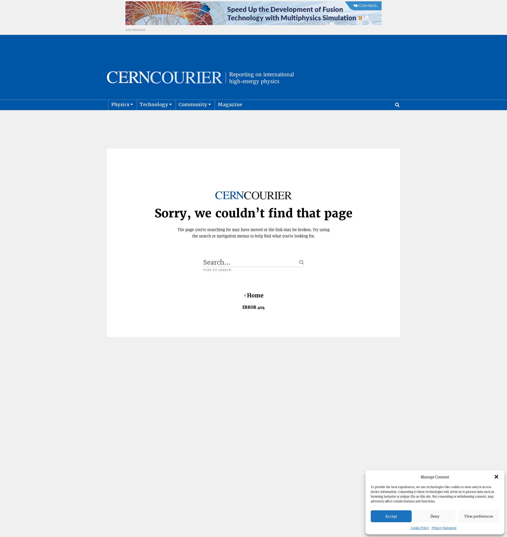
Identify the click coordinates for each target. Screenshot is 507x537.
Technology (154, 104)
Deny (434, 516)
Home (255, 295)
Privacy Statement (444, 528)
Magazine (230, 104)
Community (193, 104)
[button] (496, 476)
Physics (120, 104)
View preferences (478, 516)
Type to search (217, 270)
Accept (391, 516)
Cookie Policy (420, 528)
